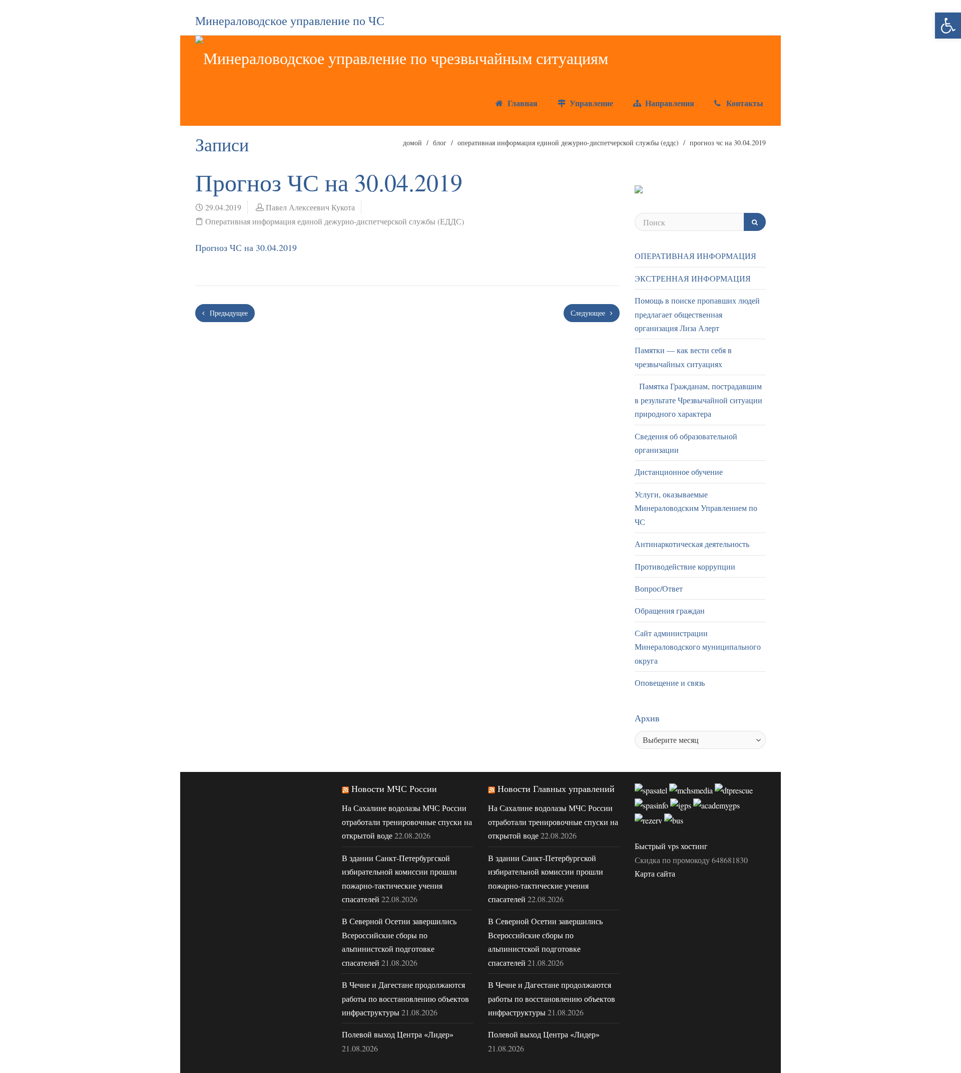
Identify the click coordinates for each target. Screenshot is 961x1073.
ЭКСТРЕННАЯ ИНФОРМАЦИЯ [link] (693, 278)
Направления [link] (668, 103)
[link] (948, 26)
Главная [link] (521, 103)
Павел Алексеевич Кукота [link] (310, 207)
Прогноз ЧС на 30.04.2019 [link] (246, 247)
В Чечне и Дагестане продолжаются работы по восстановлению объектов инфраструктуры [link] (405, 998)
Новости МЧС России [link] (394, 788)
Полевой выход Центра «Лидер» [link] (397, 1034)
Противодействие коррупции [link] (685, 566)
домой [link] (412, 142)
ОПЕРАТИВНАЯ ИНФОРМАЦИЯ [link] (695, 255)
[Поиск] (755, 222)
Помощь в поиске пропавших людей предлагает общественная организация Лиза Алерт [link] (697, 314)
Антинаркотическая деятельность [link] (692, 544)
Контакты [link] (743, 103)
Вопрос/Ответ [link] (659, 588)
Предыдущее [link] (228, 313)
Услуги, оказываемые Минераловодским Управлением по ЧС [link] (696, 508)
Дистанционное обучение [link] (679, 471)
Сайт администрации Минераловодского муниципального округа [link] (698, 647)
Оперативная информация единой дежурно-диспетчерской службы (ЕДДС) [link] (568, 142)
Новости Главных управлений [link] (556, 788)
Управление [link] (590, 103)
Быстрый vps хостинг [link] (671, 846)
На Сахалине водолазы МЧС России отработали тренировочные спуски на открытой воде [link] (407, 821)
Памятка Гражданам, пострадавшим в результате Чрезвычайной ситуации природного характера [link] (698, 400)
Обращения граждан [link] (670, 610)
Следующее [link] (589, 313)
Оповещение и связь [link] (670, 682)
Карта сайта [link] (655, 873)
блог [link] (439, 142)
